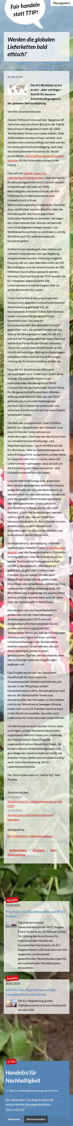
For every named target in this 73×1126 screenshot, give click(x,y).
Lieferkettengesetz (41, 836)
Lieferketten (20, 836)
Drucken (39, 850)
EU (9, 836)
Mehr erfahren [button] (15, 1109)
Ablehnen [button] (14, 1119)
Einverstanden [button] (36, 1119)
